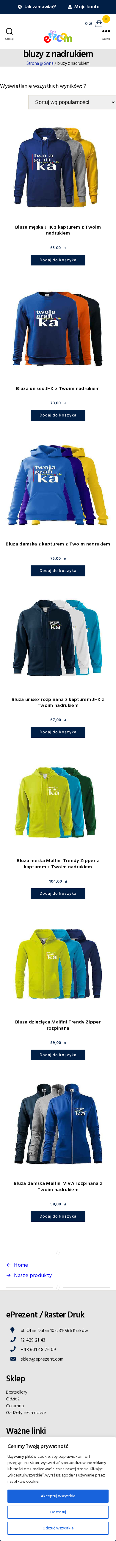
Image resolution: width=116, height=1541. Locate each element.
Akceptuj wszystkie (58, 1496)
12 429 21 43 (33, 1340)
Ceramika (15, 1405)
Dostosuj (58, 1512)
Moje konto (86, 7)
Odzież (12, 1399)
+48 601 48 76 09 (38, 1350)
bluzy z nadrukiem (58, 54)
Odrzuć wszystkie (58, 1528)
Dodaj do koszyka (58, 260)
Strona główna (40, 64)
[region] (58, 1489)
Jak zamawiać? (39, 7)
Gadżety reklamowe (26, 1412)
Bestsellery (16, 1392)
